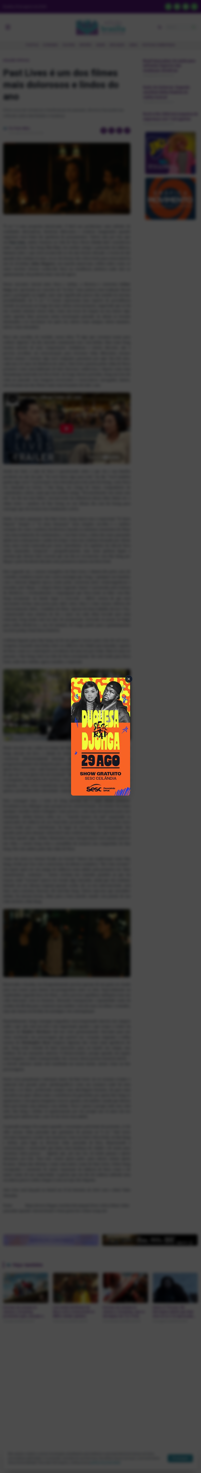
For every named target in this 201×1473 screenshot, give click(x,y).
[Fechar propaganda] (128, 679)
